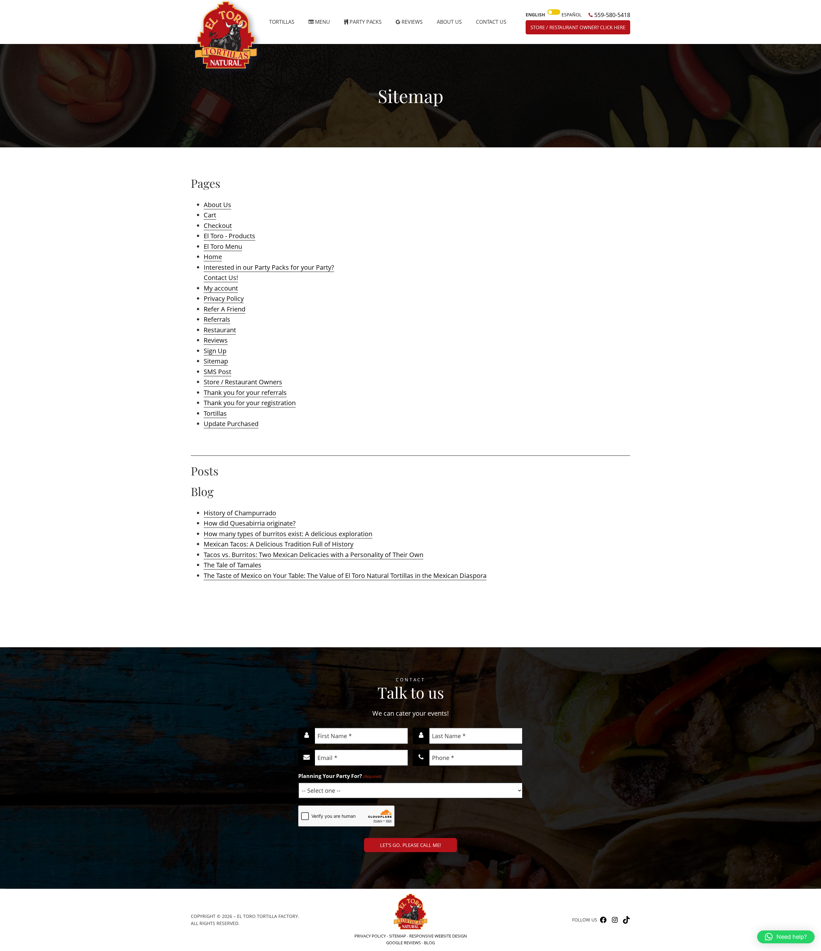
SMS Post (217, 371)
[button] (786, 936)
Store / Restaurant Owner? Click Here (577, 27)
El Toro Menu (223, 246)
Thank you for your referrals (245, 392)
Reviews (216, 340)
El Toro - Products (229, 235)
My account (221, 288)
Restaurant (220, 330)
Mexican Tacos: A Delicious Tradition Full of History (278, 544)
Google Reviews (403, 943)
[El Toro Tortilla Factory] (228, 37)
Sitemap (216, 361)
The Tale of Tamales (232, 565)
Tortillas (215, 413)
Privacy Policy (224, 298)
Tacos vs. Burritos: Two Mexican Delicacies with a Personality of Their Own (313, 554)
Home (213, 256)
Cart (210, 215)
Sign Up (215, 350)
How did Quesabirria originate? (250, 523)
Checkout (218, 225)
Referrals (217, 319)
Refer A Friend (224, 309)
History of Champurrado (240, 513)
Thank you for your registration (250, 402)
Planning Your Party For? (340, 776)
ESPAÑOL (571, 15)
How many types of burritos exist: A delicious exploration (288, 533)
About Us (217, 204)
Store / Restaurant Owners (243, 382)
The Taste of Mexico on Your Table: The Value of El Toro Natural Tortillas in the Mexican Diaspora (345, 575)
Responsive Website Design (438, 936)
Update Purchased (231, 423)
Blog (429, 943)
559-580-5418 (611, 15)
